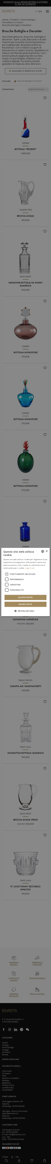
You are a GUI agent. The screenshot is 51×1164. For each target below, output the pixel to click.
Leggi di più (29, 568)
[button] (25, 611)
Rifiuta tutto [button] (25, 604)
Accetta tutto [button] (25, 597)
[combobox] (42, 551)
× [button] (46, 551)
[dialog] (25, 582)
